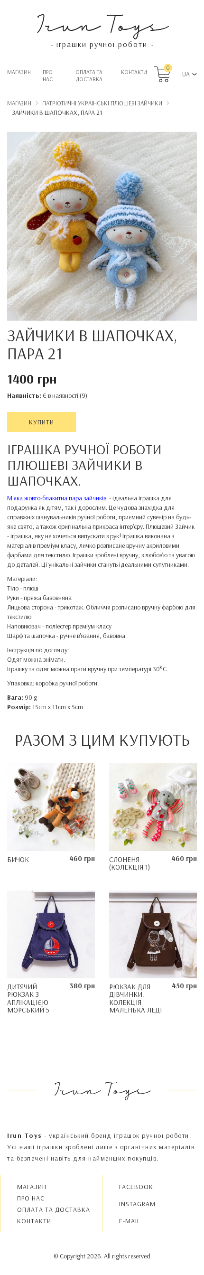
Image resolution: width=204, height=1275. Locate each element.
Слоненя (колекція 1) (129, 863)
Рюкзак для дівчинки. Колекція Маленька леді (135, 998)
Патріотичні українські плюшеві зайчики (102, 103)
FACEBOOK (136, 1186)
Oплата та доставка (88, 75)
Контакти (134, 71)
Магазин (19, 71)
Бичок (18, 859)
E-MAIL (129, 1221)
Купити (41, 422)
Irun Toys (102, 23)
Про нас (48, 75)
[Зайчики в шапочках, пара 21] (102, 228)
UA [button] (186, 74)
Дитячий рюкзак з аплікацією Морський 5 (28, 998)
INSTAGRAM (137, 1204)
